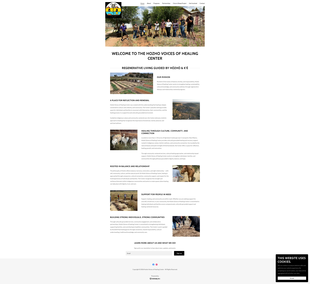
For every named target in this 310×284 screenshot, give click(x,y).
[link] (113, 3)
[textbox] (149, 253)
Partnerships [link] (166, 3)
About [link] (149, 3)
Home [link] (142, 3)
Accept (292, 278)
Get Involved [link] (193, 3)
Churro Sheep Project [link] (179, 3)
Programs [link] (156, 3)
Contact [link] (202, 3)
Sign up (179, 253)
